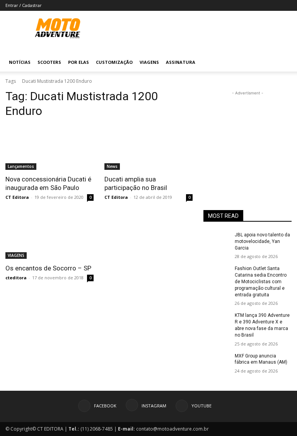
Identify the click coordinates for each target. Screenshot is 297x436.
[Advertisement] (247, 135)
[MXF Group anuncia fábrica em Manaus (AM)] (216, 362)
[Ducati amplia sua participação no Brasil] (148, 148)
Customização (114, 62)
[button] (282, 62)
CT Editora (17, 197)
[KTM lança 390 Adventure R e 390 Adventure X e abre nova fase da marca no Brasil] (216, 321)
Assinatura (180, 62)
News (112, 166)
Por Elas (78, 62)
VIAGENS (16, 255)
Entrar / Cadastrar (23, 5)
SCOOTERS (49, 62)
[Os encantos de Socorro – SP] (49, 237)
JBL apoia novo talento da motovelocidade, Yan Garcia (262, 241)
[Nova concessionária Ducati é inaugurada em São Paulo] (49, 148)
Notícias (20, 62)
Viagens (149, 62)
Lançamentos (21, 166)
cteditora (16, 277)
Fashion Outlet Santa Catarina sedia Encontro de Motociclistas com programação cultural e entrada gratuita (261, 281)
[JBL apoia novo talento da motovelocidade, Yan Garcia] (216, 241)
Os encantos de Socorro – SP (48, 268)
